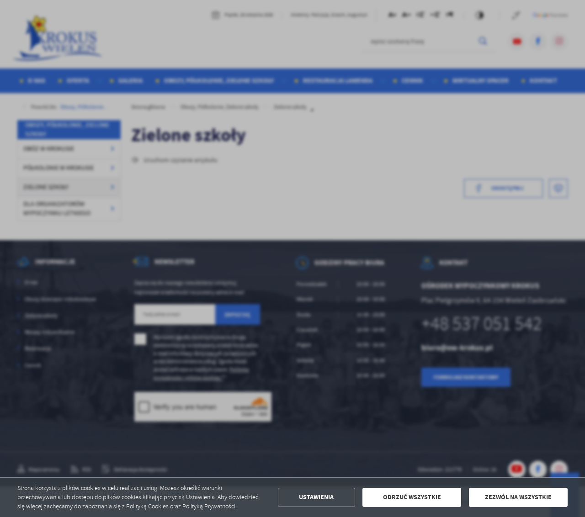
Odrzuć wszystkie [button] (412, 497)
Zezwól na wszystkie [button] (518, 497)
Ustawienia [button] (316, 497)
